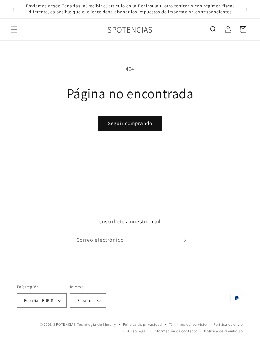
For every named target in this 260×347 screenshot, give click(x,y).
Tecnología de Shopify (96, 324)
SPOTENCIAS (64, 324)
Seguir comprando (130, 123)
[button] (14, 29)
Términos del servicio (188, 324)
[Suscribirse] (183, 240)
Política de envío (228, 324)
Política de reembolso (223, 331)
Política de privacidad (142, 324)
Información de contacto (175, 331)
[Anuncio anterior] (13, 9)
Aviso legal (137, 331)
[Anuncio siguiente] (246, 9)
